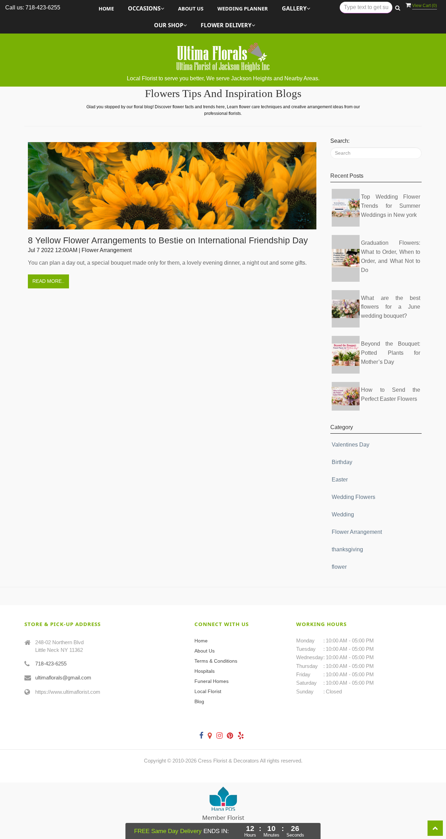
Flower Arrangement (357, 532)
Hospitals (204, 671)
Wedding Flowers (353, 497)
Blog (199, 701)
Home (106, 8)
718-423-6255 (51, 664)
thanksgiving (347, 549)
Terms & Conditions (215, 661)
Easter (340, 480)
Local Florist (207, 691)
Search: (339, 141)
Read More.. (48, 281)
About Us (190, 8)
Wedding (343, 514)
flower (339, 567)
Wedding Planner (242, 8)
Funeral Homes (211, 681)
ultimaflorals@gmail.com (63, 677)
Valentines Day (350, 445)
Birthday (342, 462)
